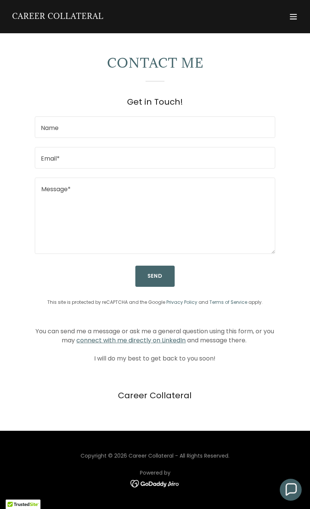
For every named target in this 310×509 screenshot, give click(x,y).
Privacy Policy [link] (181, 302)
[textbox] (155, 127)
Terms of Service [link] (228, 302)
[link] (58, 16)
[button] (293, 16)
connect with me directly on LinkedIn (131, 340)
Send (155, 276)
